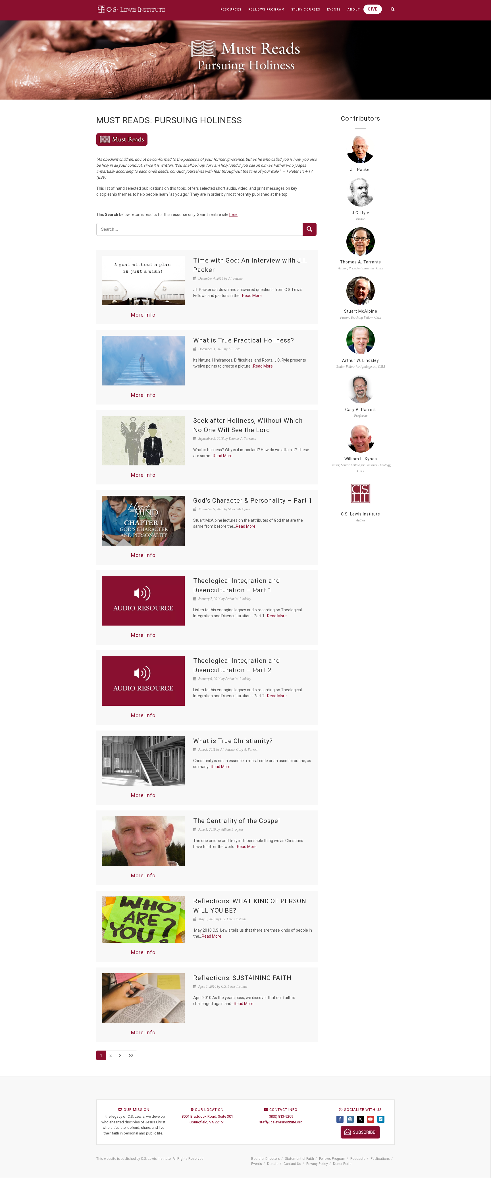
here (233, 214)
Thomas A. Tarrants (360, 262)
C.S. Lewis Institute (360, 514)
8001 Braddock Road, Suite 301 (207, 1116)
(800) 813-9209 (281, 1116)
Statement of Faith (299, 1159)
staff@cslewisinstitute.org (281, 1122)
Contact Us (292, 1164)
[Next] (120, 1055)
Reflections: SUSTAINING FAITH (242, 977)
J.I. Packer (360, 169)
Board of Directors (265, 1159)
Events (256, 1164)
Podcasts (357, 1159)
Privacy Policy (317, 1164)
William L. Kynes (360, 459)
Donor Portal (342, 1164)
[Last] (131, 1055)
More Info (143, 315)
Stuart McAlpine (360, 311)
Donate (272, 1164)
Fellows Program (332, 1159)
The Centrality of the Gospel (236, 820)
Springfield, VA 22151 (207, 1122)
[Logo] (131, 9)
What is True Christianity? (233, 740)
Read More (252, 295)
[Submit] (310, 229)
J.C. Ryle (360, 213)
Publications (380, 1159)
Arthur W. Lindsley (360, 360)
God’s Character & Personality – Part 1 (252, 500)
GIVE (373, 9)
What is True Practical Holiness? (243, 340)
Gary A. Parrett (360, 409)
